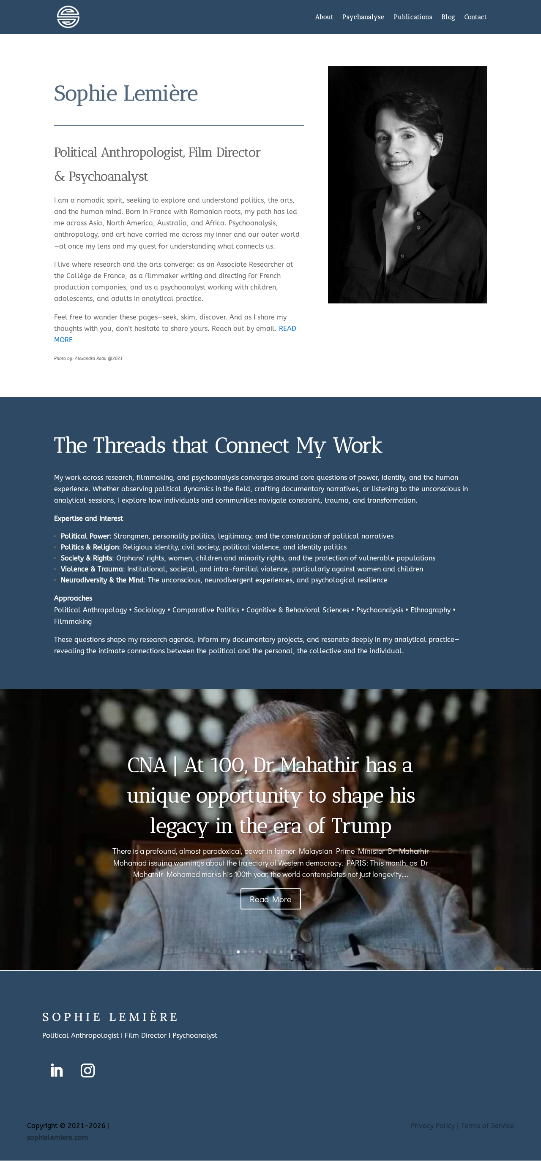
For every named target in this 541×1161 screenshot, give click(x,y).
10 (302, 951)
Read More (271, 898)
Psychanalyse (364, 17)
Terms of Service (487, 1126)
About (324, 17)
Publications (413, 17)
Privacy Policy (433, 1126)
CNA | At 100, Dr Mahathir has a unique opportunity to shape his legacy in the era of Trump (270, 795)
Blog (448, 17)
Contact (475, 17)
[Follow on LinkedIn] (56, 1071)
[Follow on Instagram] (87, 1071)
